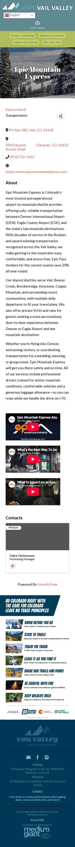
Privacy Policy (38, 819)
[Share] (61, 116)
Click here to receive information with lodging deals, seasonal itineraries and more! (37, 798)
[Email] (12, 566)
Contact (37, 791)
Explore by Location (52, 35)
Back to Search (16, 109)
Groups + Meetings (22, 35)
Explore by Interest (26, 42)
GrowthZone (47, 584)
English (14, 15)
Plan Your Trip (52, 42)
